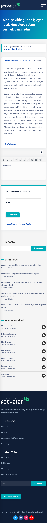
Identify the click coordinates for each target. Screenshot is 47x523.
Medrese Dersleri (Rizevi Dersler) (13, 438)
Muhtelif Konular (7, 326)
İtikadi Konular (6, 342)
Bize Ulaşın (5, 457)
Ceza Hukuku (6, 350)
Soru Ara (39, 248)
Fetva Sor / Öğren (7, 444)
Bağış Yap (4, 426)
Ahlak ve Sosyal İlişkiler (14, 49)
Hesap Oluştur (11, 224)
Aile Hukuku (5, 374)
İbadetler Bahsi (6, 366)
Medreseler (5, 432)
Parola (9, 203)
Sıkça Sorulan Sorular (9, 475)
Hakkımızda (5, 463)
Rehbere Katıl (13, 497)
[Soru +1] (41, 152)
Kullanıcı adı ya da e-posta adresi (20, 192)
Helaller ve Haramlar (8, 334)
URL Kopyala (11, 144)
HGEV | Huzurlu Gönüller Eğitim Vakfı (30, 512)
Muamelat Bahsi (7, 358)
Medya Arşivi (6, 469)
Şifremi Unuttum (25, 224)
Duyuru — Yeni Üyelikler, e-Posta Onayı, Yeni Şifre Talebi (21, 265)
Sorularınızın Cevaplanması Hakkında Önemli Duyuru (20, 274)
